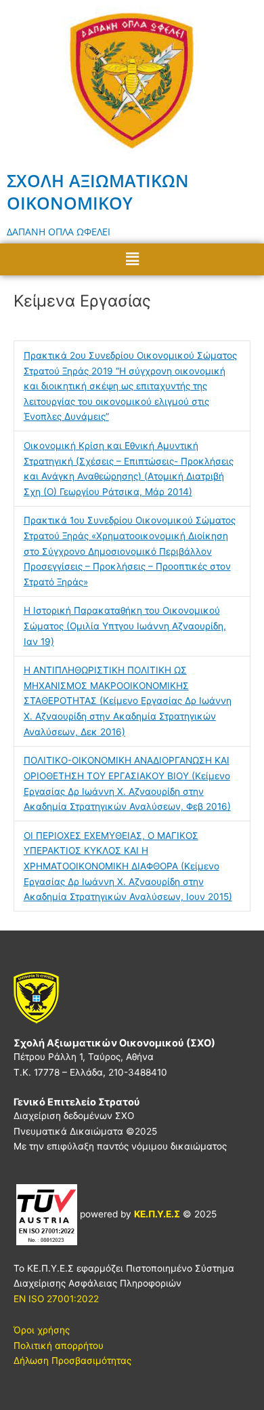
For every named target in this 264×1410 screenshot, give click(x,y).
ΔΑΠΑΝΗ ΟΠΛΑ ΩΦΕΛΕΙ (58, 231)
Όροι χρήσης (42, 1330)
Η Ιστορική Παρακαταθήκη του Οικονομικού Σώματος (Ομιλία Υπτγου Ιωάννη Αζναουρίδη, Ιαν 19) (125, 625)
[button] (132, 259)
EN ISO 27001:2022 (56, 1298)
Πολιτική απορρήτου (59, 1345)
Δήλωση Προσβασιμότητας (72, 1360)
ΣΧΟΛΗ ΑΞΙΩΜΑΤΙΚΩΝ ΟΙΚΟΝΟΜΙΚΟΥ (98, 191)
